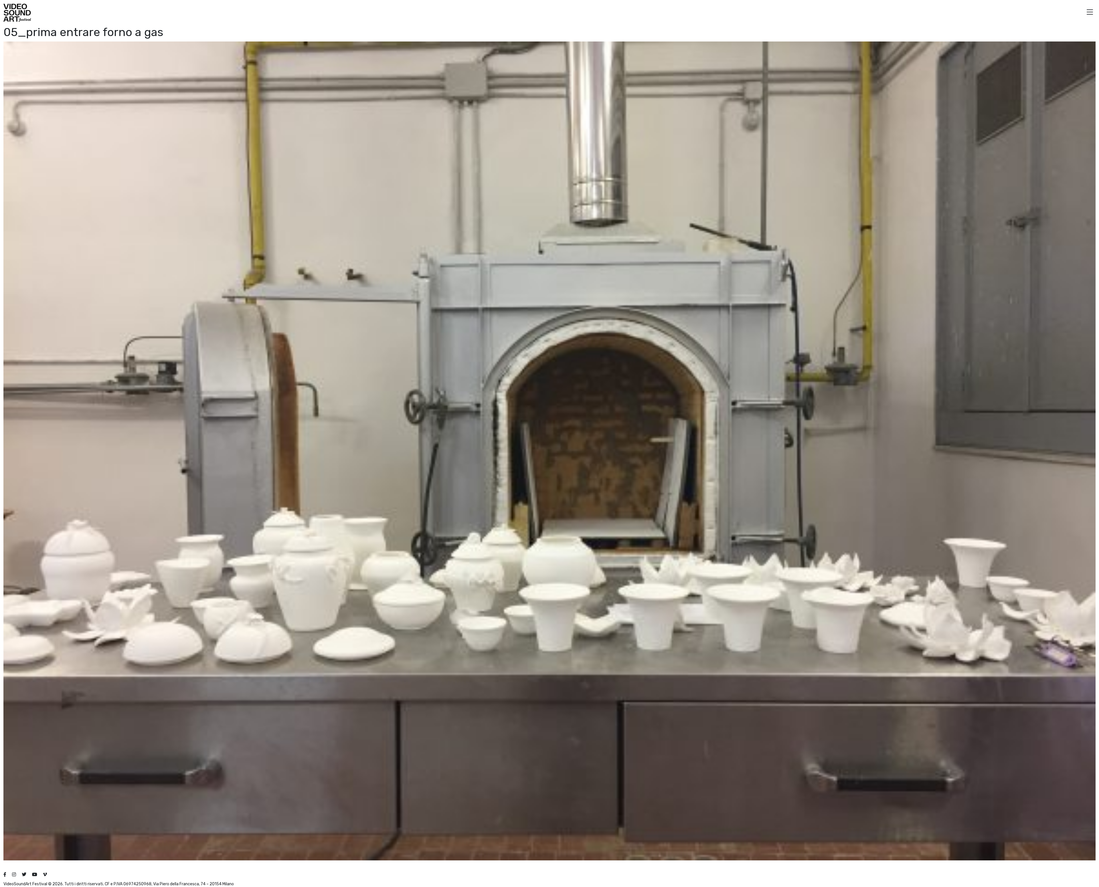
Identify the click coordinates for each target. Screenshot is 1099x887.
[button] (1090, 13)
